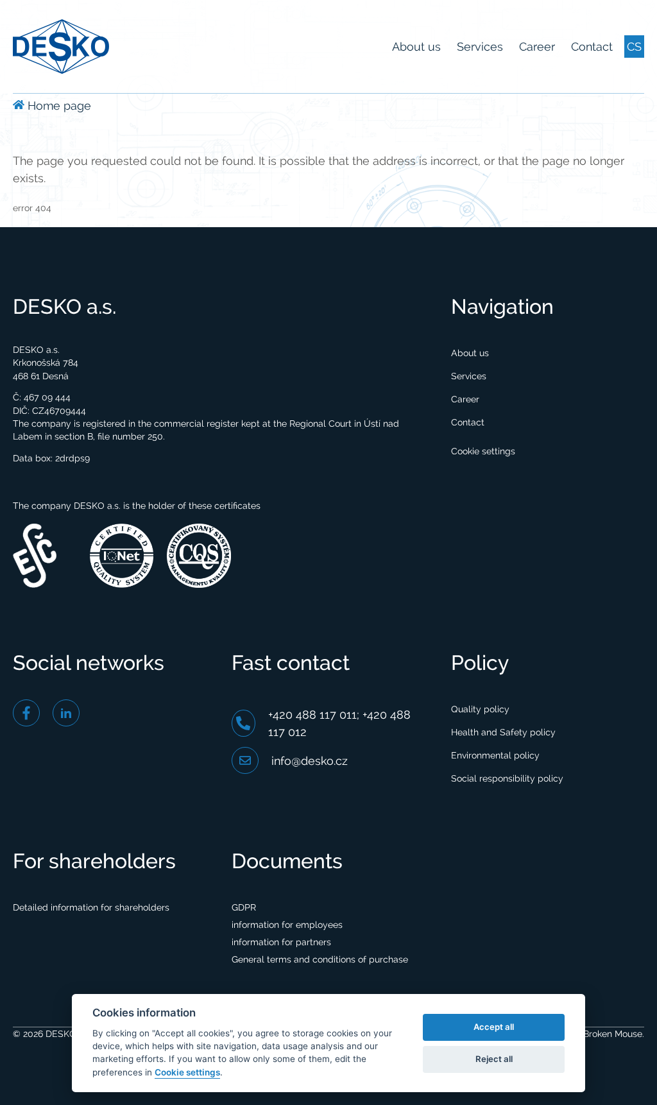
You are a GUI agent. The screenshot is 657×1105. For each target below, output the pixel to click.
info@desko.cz (309, 760)
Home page (57, 105)
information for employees (287, 925)
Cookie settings (483, 451)
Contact (592, 46)
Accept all (494, 1027)
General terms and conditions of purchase (320, 959)
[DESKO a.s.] (61, 45)
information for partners (281, 942)
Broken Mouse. (612, 1034)
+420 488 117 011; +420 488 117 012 (339, 723)
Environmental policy (495, 755)
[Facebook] (26, 712)
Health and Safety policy (503, 732)
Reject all (494, 1059)
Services (480, 46)
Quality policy (480, 709)
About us (416, 46)
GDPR (244, 907)
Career (537, 46)
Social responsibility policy (507, 778)
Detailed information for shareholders (91, 907)
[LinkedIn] (66, 712)
